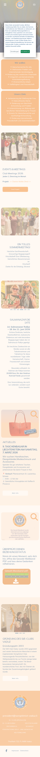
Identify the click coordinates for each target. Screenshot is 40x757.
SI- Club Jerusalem (17, 720)
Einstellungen (15, 51)
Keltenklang (20, 732)
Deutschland (31, 723)
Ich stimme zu (25, 51)
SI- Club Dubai (9, 723)
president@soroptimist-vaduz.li (20, 715)
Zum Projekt (15, 189)
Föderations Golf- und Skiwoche (18, 729)
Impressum (15, 751)
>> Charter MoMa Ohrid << (20, 182)
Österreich (12, 726)
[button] (7, 4)
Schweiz (29, 726)
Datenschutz (24, 751)
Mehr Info (15, 493)
